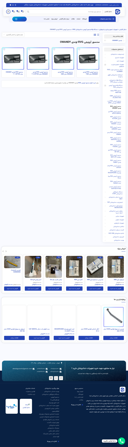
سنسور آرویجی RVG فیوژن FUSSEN (115, 146)
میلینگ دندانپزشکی (53, 428)
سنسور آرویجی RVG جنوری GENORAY (115, 128)
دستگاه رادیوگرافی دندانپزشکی (50, 394)
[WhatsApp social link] (13, 5)
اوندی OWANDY (117, 40)
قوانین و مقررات (30, 391)
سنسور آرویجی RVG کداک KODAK (115, 182)
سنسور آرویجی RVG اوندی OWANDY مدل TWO (90, 73)
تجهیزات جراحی (120, 216)
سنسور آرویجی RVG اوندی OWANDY (115, 107)
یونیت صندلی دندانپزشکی (51, 391)
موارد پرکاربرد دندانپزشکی (52, 388)
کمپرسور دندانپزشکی (118, 237)
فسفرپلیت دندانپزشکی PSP (114, 202)
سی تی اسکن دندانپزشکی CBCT (115, 198)
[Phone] (121, 441)
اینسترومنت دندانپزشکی (117, 54)
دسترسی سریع (79, 388)
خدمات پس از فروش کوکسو (51, 420)
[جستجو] (28, 11)
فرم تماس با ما (79, 397)
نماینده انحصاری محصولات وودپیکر (49, 414)
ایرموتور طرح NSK (119, 280)
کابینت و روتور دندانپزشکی (117, 230)
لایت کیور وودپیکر (54, 403)
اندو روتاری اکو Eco (35, 280)
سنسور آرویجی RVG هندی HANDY (115, 161)
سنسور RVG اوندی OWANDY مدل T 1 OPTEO (14, 73)
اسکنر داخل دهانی (54, 431)
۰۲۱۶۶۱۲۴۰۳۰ (105, 5)
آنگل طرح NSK (78, 280)
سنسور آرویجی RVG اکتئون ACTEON (115, 118)
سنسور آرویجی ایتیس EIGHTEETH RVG (115, 187)
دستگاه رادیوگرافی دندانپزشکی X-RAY (117, 193)
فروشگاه (80, 394)
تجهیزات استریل (119, 58)
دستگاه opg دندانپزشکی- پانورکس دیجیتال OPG (115, 81)
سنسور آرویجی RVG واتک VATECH (114, 167)
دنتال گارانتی (122, 29)
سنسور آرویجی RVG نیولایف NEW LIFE (115, 156)
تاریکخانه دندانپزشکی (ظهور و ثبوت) (115, 76)
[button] (115, 288)
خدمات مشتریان (30, 388)
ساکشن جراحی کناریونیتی (52, 408)
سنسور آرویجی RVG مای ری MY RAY (114, 151)
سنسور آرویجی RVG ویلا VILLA (114, 177)
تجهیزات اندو (120, 61)
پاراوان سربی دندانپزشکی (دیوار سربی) (115, 212)
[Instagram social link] (15, 5)
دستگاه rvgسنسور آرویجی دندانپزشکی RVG (85, 29)
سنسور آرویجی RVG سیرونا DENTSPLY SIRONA (115, 139)
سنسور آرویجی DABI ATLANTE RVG (115, 97)
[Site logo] (118, 12)
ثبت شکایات (31, 394)
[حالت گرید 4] (95, 35)
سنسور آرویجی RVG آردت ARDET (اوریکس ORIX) (114, 102)
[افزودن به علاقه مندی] (79, 49)
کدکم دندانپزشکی (54, 425)
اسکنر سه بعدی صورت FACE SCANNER (114, 70)
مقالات (81, 400)
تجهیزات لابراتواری (119, 223)
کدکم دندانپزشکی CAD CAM (116, 233)
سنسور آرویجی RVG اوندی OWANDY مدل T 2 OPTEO (40, 73)
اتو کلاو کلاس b (55, 400)
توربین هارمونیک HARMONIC (16, 271)
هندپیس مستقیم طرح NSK (95, 280)
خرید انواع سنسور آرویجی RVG (87, 83)
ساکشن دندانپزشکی (118, 226)
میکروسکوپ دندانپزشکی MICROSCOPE (115, 207)
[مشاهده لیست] (98, 35)
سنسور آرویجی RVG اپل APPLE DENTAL (114, 112)
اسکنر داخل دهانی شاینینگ (51, 434)
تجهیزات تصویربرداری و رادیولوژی (108, 29)
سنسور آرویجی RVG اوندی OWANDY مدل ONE (65, 73)
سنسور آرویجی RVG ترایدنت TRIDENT (115, 123)
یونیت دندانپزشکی (119, 240)
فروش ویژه (21, 19)
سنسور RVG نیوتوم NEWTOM (115, 91)
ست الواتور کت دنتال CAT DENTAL (39, 329)
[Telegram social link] (10, 5)
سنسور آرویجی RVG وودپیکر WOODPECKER (114, 172)
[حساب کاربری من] (8, 12)
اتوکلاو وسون (55, 411)
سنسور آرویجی (55, 397)
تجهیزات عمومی (120, 220)
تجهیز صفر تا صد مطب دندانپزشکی (49, 406)
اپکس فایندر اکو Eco (56, 280)
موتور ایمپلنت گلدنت (53, 423)
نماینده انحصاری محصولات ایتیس (49, 417)
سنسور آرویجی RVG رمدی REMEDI (114, 133)
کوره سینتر (56, 437)
